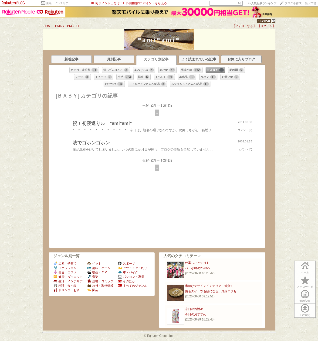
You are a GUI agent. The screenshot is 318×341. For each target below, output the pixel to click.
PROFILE (73, 26)
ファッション (67, 268)
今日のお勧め (194, 309)
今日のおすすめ (195, 314)
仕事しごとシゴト (197, 263)
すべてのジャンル (135, 285)
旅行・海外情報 (102, 285)
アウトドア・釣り (135, 268)
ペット (96, 263)
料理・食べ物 (67, 285)
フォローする (305, 286)
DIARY (59, 26)
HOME (48, 26)
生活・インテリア (57, 3)
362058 (264, 21)
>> (262, 3)
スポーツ (129, 263)
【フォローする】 (244, 26)
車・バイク (130, 272)
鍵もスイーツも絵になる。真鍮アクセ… (212, 291)
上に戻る (305, 315)
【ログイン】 (266, 26)
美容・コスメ (67, 272)
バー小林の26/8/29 (197, 268)
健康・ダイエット (70, 277)
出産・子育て (67, 263)
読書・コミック (102, 281)
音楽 (95, 277)
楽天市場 (310, 3)
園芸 (95, 290)
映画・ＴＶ (99, 272)
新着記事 (305, 301)
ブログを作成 (293, 3)
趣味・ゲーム (101, 268)
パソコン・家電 (133, 277)
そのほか (129, 281)
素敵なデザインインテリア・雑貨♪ (208, 286)
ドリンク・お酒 (69, 290)
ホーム (305, 272)
